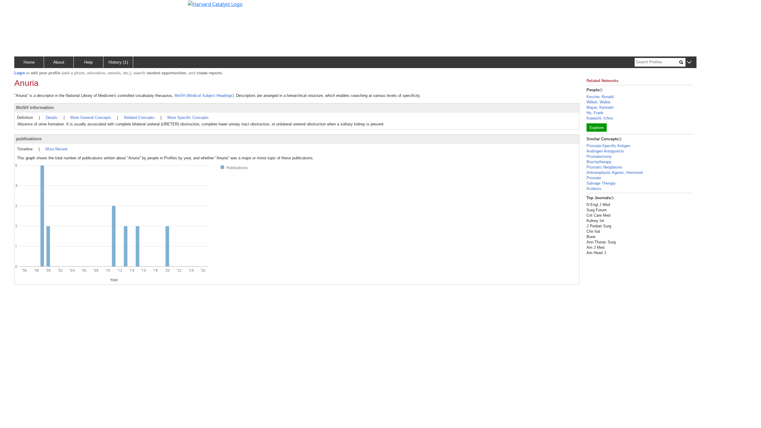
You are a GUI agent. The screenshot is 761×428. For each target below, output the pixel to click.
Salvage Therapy (601, 183)
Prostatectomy (599, 156)
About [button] (58, 62)
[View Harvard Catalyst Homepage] (215, 3)
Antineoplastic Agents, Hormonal (615, 172)
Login (19, 73)
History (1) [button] (118, 62)
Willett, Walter (599, 102)
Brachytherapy (599, 162)
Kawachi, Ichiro (600, 118)
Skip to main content (24, 7)
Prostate (594, 178)
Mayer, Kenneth (600, 107)
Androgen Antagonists (605, 151)
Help (88, 62)
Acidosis (594, 188)
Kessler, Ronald (600, 97)
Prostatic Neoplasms (604, 167)
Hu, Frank (595, 113)
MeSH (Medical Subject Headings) (204, 95)
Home (29, 62)
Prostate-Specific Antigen (608, 146)
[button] (689, 62)
